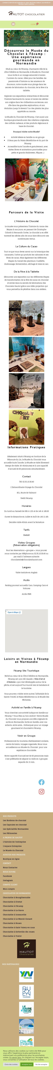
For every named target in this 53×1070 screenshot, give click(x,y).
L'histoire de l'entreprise (14, 841)
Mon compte (9, 889)
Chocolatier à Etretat (12, 901)
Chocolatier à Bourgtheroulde (16, 897)
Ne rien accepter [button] (41, 1064)
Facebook (7, 876)
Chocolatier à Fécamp (13, 906)
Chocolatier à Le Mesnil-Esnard (17, 919)
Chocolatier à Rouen (12, 923)
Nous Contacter (10, 867)
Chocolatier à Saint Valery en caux (19, 927)
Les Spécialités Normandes (16, 829)
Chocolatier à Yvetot (12, 936)
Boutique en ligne (11, 859)
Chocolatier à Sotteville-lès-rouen (19, 931)
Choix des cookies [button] (11, 1064)
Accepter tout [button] (27, 1064)
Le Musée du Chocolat (13, 850)
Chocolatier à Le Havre (13, 910)
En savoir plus (15, 1057)
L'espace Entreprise (12, 846)
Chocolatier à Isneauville (14, 914)
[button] (13, 24)
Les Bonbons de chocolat (14, 820)
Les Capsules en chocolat (15, 824)
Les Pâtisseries (10, 833)
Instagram (8, 880)
